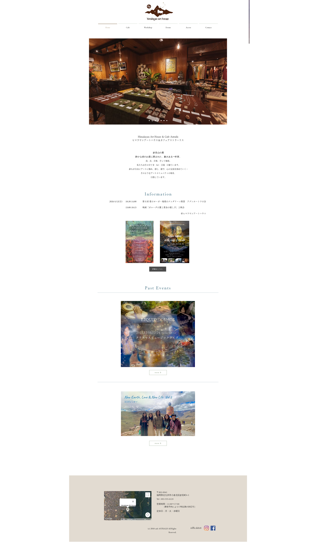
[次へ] (223, 81)
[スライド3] (152, 120)
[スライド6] (161, 120)
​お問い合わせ (196, 528)
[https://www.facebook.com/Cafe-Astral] (213, 528)
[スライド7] (166, 120)
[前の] (92, 81)
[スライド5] (155, 120)
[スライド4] (149, 120)
